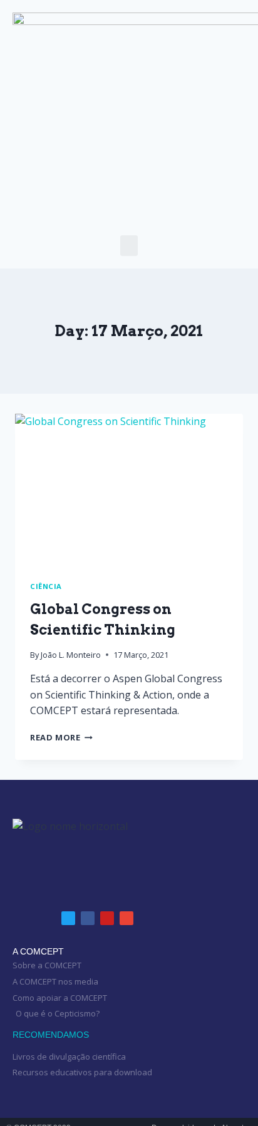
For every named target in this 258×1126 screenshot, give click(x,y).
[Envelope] (126, 918)
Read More (61, 737)
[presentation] (129, 490)
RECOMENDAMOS (51, 1035)
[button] (129, 245)
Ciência (46, 586)
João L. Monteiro (71, 654)
